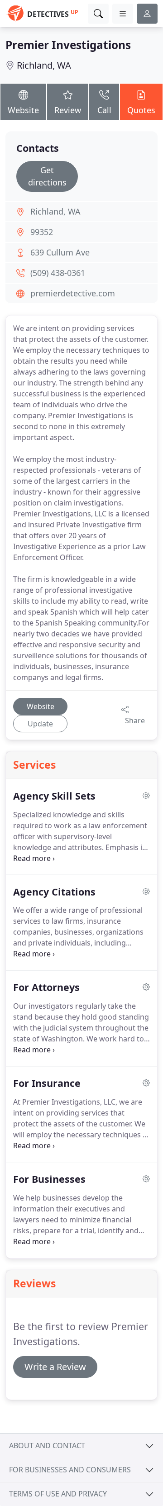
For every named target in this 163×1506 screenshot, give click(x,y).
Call (104, 110)
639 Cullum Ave (60, 252)
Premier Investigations (68, 44)
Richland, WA (44, 65)
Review (67, 110)
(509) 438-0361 (57, 272)
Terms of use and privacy (58, 1494)
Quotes (141, 110)
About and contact (47, 1446)
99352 (41, 231)
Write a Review (55, 1367)
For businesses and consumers (70, 1470)
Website (23, 110)
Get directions (47, 176)
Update (40, 724)
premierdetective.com (72, 293)
